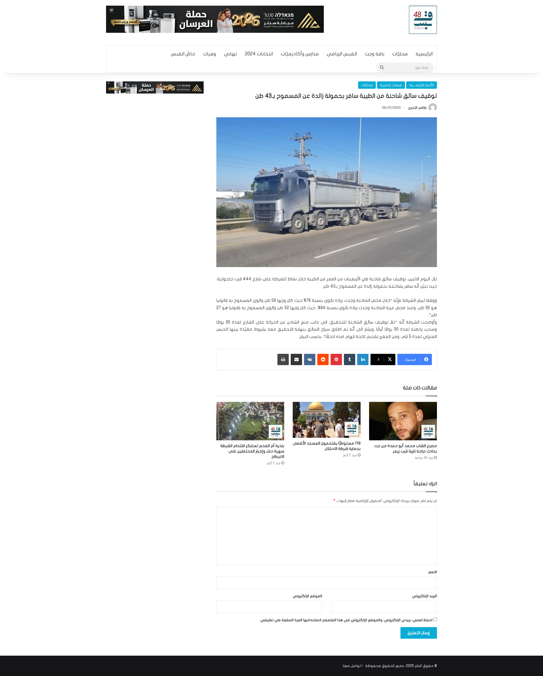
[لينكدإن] (363, 359)
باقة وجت (374, 53)
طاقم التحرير (417, 107)
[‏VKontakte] (309, 359)
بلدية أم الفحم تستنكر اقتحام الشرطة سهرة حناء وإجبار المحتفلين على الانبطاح (252, 451)
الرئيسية (424, 53)
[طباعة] (283, 359)
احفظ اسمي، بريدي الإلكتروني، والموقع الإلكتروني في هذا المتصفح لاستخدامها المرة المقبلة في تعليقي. (346, 620)
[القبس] (423, 20)
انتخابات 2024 (259, 53)
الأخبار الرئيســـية (421, 85)
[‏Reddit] (323, 359)
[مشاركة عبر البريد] (296, 359)
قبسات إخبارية (391, 85)
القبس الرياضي (342, 53)
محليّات (400, 53)
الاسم (432, 572)
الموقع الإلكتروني (307, 596)
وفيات (209, 53)
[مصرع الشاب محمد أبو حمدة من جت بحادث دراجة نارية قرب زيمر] (403, 421)
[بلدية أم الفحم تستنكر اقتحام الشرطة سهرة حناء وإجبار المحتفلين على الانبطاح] (250, 421)
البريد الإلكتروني (424, 596)
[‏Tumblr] (349, 359)
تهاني (230, 53)
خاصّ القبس (183, 53)
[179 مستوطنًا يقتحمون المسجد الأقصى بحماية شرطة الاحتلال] (327, 419)
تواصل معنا (352, 666)
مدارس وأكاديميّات (300, 53)
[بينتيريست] (336, 359)
